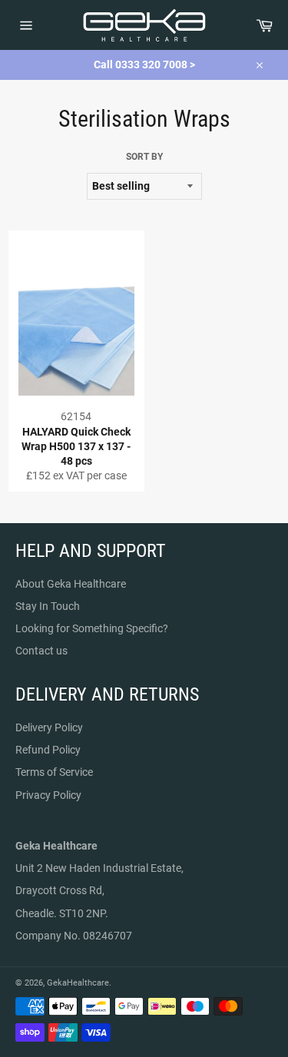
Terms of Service (54, 772)
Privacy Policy (48, 795)
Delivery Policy (49, 727)
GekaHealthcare (78, 983)
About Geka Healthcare (70, 584)
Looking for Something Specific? (91, 628)
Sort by (144, 156)
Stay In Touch (47, 606)
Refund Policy (48, 750)
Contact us (41, 650)
